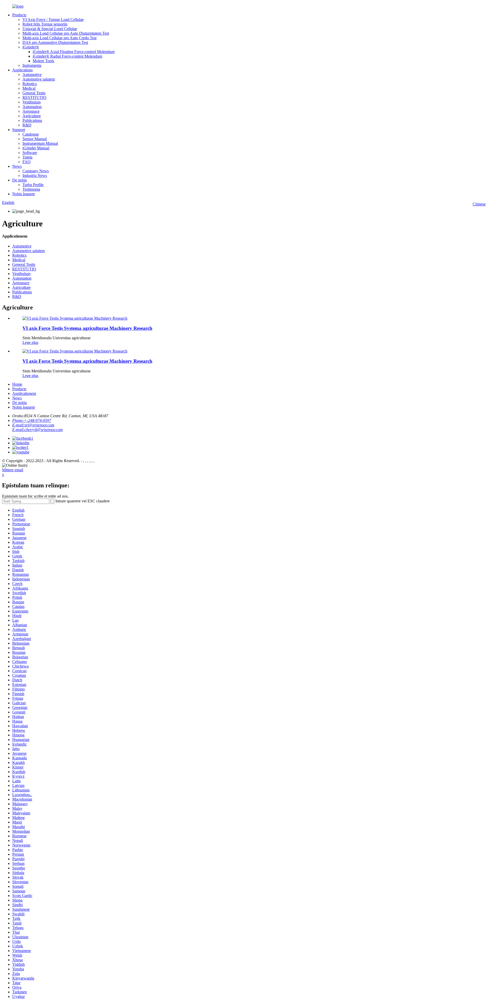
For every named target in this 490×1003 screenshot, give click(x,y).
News (17, 166)
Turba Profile (33, 185)
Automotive (32, 74)
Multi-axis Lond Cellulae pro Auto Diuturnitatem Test (65, 33)
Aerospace (31, 111)
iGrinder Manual (35, 148)
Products (19, 15)
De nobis (19, 180)
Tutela (27, 157)
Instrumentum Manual (40, 143)
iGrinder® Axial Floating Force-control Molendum (74, 51)
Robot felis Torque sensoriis (44, 24)
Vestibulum (31, 102)
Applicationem (24, 393)
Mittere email (12, 470)
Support (18, 129)
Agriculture (31, 116)
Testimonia (31, 189)
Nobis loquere (23, 194)
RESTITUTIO (34, 97)
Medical (28, 88)
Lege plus (30, 342)
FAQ (26, 162)
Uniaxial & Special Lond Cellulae (49, 29)
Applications (22, 70)
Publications (32, 120)
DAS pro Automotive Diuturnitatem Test (55, 42)
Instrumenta (31, 65)
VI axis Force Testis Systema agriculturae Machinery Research (87, 328)
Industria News (34, 175)
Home (17, 384)
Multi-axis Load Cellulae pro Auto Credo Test (59, 38)
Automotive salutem (38, 79)
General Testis (33, 93)
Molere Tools (43, 61)
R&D (26, 125)
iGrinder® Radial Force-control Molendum (67, 56)
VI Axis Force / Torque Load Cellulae (53, 19)
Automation (32, 107)
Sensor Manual (34, 139)
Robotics (29, 84)
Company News (35, 171)
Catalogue (30, 134)
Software (29, 152)
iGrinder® (30, 47)
